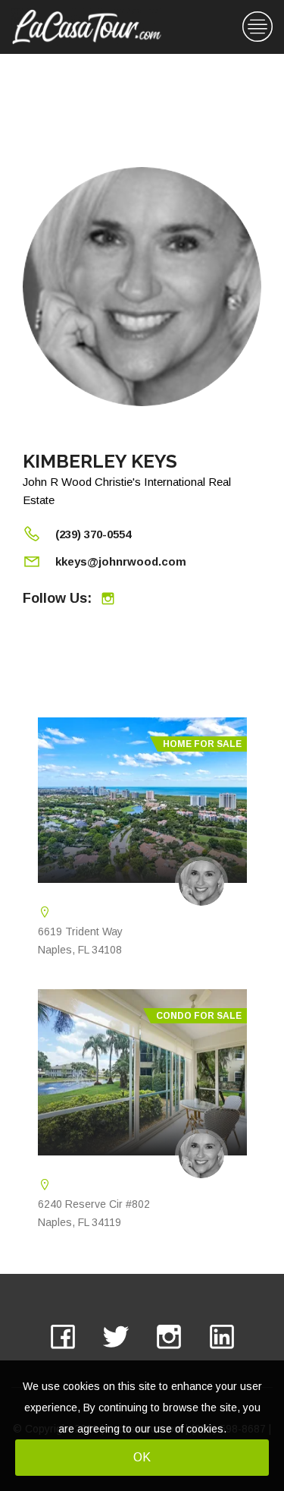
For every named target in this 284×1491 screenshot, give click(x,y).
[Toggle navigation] (257, 27)
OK (142, 1457)
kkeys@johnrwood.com (120, 561)
